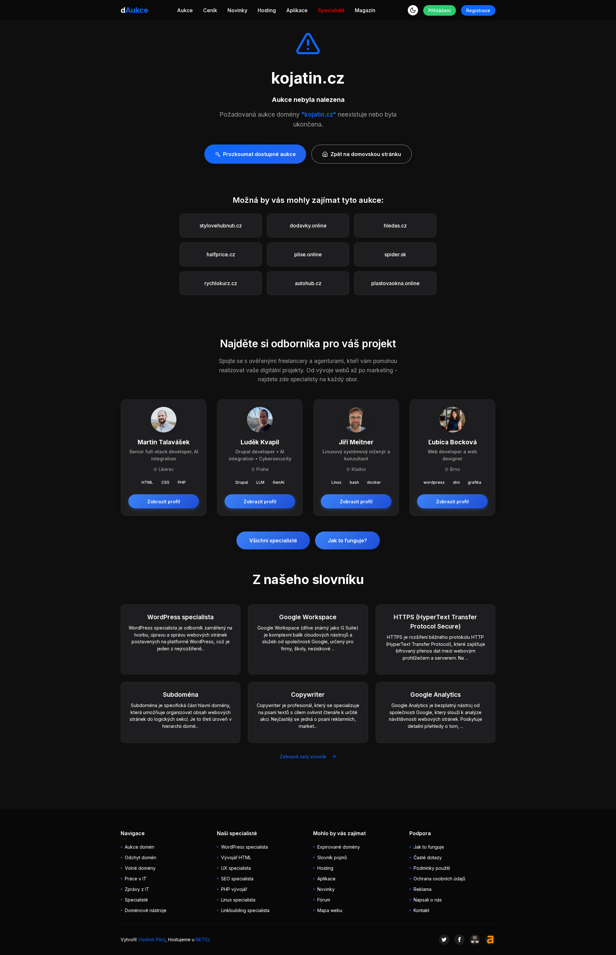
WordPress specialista (244, 847)
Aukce (185, 10)
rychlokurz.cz (220, 283)
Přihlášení (439, 10)
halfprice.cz (221, 254)
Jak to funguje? (347, 540)
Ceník (210, 10)
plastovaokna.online (395, 283)
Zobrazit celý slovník (303, 756)
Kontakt (421, 910)
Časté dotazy (428, 857)
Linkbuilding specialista (245, 910)
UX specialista (236, 868)
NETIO (202, 939)
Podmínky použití (432, 868)
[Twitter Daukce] (444, 939)
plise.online (308, 254)
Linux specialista (238, 899)
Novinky (237, 10)
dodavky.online (308, 225)
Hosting (267, 10)
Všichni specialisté (273, 540)
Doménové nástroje (146, 910)
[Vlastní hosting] (475, 939)
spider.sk (395, 254)
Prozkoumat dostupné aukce (259, 154)
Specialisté (331, 10)
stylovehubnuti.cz (221, 225)
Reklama (423, 889)
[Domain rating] (490, 939)
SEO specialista (237, 878)
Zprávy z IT (137, 889)
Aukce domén (139, 847)
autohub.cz (308, 283)
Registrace (478, 10)
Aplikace (297, 10)
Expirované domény (338, 847)
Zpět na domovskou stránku (365, 154)
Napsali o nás (428, 899)
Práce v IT (136, 878)
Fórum (323, 899)
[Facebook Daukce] (459, 939)
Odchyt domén (140, 857)
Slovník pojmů (332, 857)
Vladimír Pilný (152, 939)
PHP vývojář (234, 889)
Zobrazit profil (163, 501)
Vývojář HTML (236, 857)
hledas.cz (395, 225)
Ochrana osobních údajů (439, 878)
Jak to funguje (429, 847)
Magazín (365, 10)
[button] (413, 10)
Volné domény (140, 868)
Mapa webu (329, 910)
